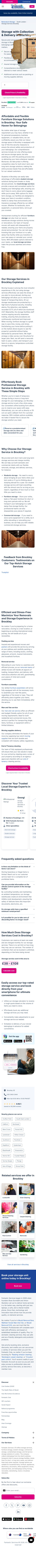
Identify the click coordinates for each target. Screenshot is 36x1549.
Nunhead (16, 1124)
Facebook (6, 1505)
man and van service (12, 711)
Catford (5, 1124)
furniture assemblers (17, 688)
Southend (6, 1140)
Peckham (17, 1140)
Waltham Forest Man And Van (13, 1323)
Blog (3, 1419)
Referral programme (8, 1408)
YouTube (23, 1505)
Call (32, 6)
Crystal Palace (19, 1156)
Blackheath (6, 1150)
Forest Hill (18, 1129)
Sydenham (17, 1145)
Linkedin (18, 1511)
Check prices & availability (18, 768)
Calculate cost (8, 971)
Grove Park (20, 1166)
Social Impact (6, 1405)
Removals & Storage (8, 22)
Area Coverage (6, 1423)
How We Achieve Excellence (11, 1394)
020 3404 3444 (12, 1094)
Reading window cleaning (21, 1355)
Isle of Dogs (7, 1166)
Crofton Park (7, 1119)
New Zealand (26, 1534)
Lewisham (6, 1135)
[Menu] (3, 6)
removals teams (26, 667)
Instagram (29, 1505)
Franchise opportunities (9, 1412)
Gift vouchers (6, 1401)
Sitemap (4, 1427)
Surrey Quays (7, 1161)
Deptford (6, 1145)
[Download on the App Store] (8, 1041)
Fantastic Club (6, 1397)
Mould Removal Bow (26, 1320)
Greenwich (19, 1150)
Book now (18, 1286)
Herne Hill (6, 1156)
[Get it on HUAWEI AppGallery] (29, 1519)
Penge (19, 1161)
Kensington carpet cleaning (12, 1357)
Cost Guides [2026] (8, 1386)
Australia (16, 1535)
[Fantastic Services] (18, 6)
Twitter (12, 1505)
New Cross (6, 1129)
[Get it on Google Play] (18, 1041)
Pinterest (17, 1505)
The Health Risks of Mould (10, 1390)
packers (5, 647)
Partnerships (6, 1416)
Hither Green (19, 1135)
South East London (23, 1119)
